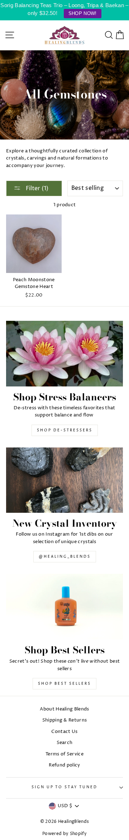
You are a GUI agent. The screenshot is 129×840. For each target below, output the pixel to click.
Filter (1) (36, 188)
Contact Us (64, 732)
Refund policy (64, 765)
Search (65, 743)
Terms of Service (64, 754)
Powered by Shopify (64, 834)
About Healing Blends (64, 709)
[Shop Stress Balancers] (64, 353)
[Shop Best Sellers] (64, 606)
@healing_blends (65, 556)
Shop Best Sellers (64, 683)
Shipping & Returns (64, 720)
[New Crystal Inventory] (64, 480)
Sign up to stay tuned (64, 787)
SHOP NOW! (82, 13)
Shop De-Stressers (64, 430)
